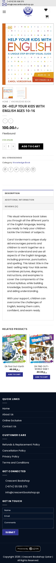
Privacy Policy (10, 456)
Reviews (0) (11, 206)
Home (5, 101)
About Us (7, 414)
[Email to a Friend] (22, 169)
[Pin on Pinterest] (27, 169)
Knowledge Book (21, 101)
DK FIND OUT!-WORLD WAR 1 (41, 368)
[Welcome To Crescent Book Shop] (28, 11)
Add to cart (31, 146)
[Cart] (47, 16)
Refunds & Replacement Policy (21, 444)
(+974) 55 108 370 (15, 1)
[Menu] (4, 12)
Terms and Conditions (15, 462)
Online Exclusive (12, 420)
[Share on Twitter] (16, 169)
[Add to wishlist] (7, 28)
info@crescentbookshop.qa (20, 4)
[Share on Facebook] (10, 169)
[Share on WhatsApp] (5, 169)
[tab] (28, 193)
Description (12, 193)
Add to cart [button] (14, 374)
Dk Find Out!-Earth (14, 366)
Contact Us (9, 426)
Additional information (19, 199)
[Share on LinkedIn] (33, 169)
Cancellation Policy (14, 450)
